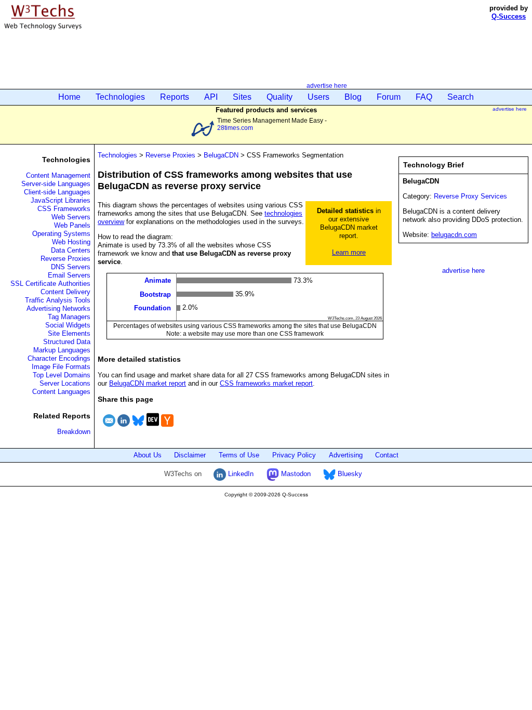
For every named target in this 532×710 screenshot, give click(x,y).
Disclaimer (190, 455)
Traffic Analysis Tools (57, 300)
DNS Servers (70, 267)
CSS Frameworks (63, 209)
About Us (148, 455)
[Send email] (109, 428)
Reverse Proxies (65, 258)
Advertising (346, 455)
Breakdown (73, 432)
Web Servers (70, 217)
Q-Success (508, 16)
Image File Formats (61, 367)
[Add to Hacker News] (167, 428)
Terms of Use (239, 455)
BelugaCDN (221, 155)
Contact (386, 455)
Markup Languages (61, 350)
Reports (174, 97)
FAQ (424, 97)
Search (460, 97)
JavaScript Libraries (60, 200)
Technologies (120, 97)
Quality (279, 97)
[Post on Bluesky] (138, 428)
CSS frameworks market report (266, 383)
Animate (157, 280)
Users (318, 97)
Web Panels (72, 225)
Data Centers (70, 250)
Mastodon (295, 474)
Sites (242, 97)
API (211, 97)
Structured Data (66, 342)
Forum (389, 97)
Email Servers (69, 275)
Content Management (58, 175)
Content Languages (61, 392)
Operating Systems (61, 234)
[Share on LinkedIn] (123, 428)
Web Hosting (71, 242)
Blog (353, 97)
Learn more (349, 252)
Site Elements (69, 333)
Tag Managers (69, 317)
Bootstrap (155, 294)
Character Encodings (59, 358)
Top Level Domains (61, 375)
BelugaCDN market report (147, 383)
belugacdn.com (454, 235)
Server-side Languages (55, 184)
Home (69, 97)
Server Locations (64, 383)
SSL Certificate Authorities (50, 283)
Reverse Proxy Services (470, 196)
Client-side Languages (57, 192)
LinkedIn (240, 474)
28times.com (235, 127)
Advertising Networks (58, 308)
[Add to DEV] (152, 428)
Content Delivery (65, 292)
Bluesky (349, 474)
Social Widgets (67, 325)
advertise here (327, 85)
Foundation (152, 308)
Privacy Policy (294, 455)
